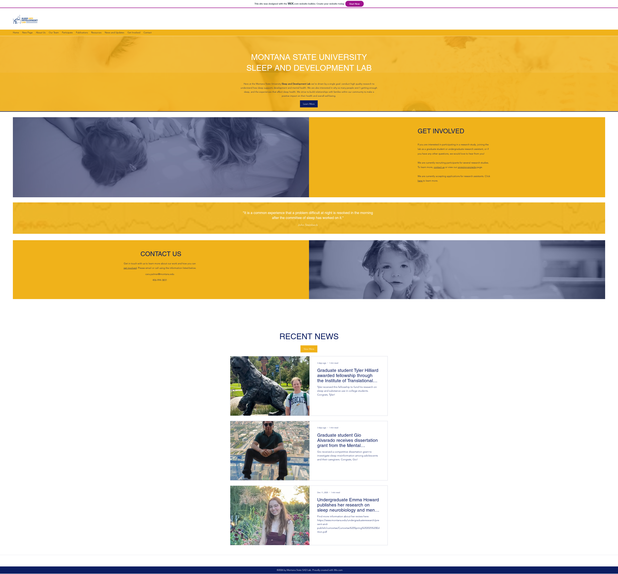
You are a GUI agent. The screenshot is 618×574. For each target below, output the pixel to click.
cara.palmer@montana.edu (159, 274)
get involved (130, 267)
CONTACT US (160, 254)
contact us (439, 167)
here (420, 180)
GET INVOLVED (441, 131)
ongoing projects (467, 167)
